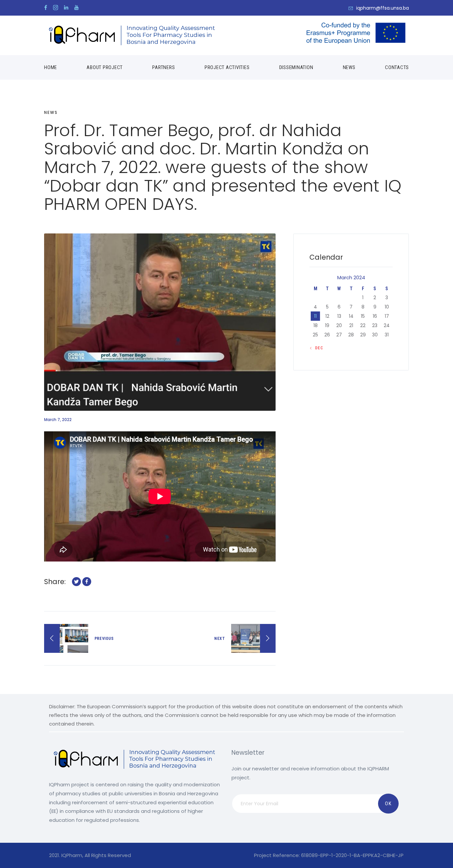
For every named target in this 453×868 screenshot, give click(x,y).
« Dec (317, 348)
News (51, 112)
